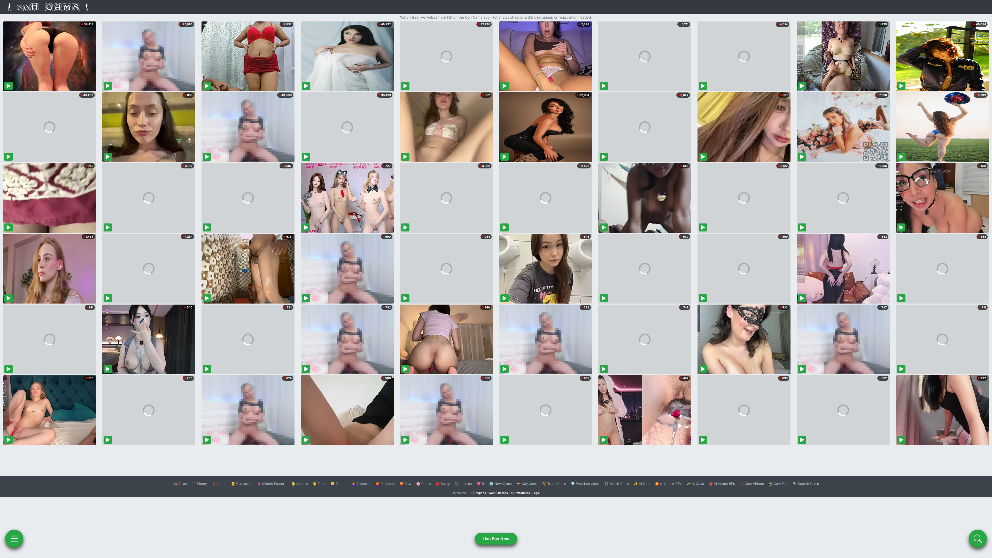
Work (492, 493)
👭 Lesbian (463, 484)
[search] (978, 539)
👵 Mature (299, 484)
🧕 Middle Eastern (271, 484)
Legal (536, 493)
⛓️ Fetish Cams (616, 484)
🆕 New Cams (500, 484)
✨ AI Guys (695, 484)
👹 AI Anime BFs (722, 484)
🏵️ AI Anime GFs (668, 484)
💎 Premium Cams (585, 484)
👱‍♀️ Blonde (338, 484)
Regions (480, 493)
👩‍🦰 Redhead (385, 484)
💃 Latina (219, 484)
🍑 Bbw (405, 484)
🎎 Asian (180, 484)
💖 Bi (481, 484)
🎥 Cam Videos (752, 484)
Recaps (503, 493)
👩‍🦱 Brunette (361, 484)
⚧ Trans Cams (554, 484)
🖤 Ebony (199, 484)
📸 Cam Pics (778, 484)
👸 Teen (319, 484)
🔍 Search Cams (806, 484)
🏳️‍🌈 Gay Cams (527, 484)
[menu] (14, 539)
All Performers (520, 493)
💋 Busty (443, 484)
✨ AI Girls (642, 484)
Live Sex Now (496, 538)
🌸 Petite (423, 484)
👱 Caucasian (241, 484)
